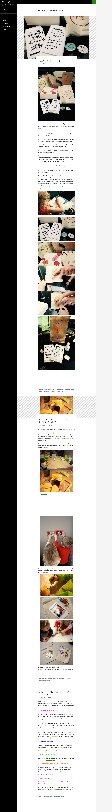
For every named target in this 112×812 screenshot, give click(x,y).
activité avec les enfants (45, 678)
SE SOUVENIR (4, 20)
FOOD (3, 14)
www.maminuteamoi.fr (57, 789)
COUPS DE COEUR (5, 17)
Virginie (50, 63)
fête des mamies (48, 796)
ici (40, 185)
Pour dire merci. (49, 60)
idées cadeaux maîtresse (45, 391)
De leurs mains (42, 58)
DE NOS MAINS (41, 416)
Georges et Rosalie (46, 778)
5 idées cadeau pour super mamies (56, 693)
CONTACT (85, 1)
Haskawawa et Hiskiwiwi (57, 143)
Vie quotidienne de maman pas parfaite (48, 689)
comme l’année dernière (56, 188)
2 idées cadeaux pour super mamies (52, 421)
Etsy (66, 758)
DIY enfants (70, 389)
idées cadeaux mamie (57, 391)
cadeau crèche (51, 389)
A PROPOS (79, 1)
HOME (90, 1)
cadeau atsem (43, 389)
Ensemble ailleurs (6, 26)
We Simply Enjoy (7, 2)
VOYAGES (4, 12)
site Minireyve (41, 183)
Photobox (41, 750)
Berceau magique (50, 760)
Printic (57, 734)
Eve (61, 176)
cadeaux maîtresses (61, 389)
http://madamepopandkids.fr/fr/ (61, 771)
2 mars (41, 796)
